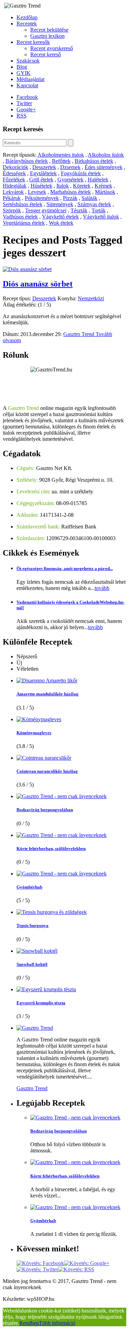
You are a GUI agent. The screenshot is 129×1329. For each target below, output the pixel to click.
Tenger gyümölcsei (45, 210)
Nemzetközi (91, 298)
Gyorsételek (70, 179)
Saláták (89, 198)
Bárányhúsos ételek (27, 161)
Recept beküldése (49, 30)
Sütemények (59, 204)
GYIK (24, 73)
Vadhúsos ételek (20, 217)
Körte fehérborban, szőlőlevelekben (51, 848)
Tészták (79, 210)
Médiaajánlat (30, 79)
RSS (21, 116)
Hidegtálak (14, 186)
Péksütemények (42, 198)
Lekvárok (13, 192)
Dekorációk (15, 167)
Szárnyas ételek (94, 204)
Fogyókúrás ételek (81, 173)
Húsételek (41, 186)
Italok (62, 186)
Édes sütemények (103, 167)
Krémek (103, 186)
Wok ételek (61, 223)
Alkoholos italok (106, 155)
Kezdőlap (27, 17)
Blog (22, 67)
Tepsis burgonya (33, 925)
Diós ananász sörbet (38, 283)
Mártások (105, 192)
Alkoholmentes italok (60, 155)
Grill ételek (41, 179)
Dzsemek (70, 167)
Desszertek (44, 167)
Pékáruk (12, 198)
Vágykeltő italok (101, 217)
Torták (99, 210)
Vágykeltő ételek (60, 217)
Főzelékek (14, 179)
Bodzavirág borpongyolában (45, 809)
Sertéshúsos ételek (22, 204)
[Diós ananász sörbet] (27, 269)
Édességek (14, 173)
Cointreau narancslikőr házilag (47, 771)
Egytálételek (43, 173)
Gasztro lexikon (47, 36)
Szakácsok (28, 61)
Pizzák (70, 198)
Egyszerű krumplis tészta (41, 1002)
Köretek (81, 186)
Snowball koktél (32, 964)
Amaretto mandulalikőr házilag (47, 693)
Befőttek (61, 161)
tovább (102, 588)
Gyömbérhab (29, 887)
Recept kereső (45, 54)
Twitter (24, 103)
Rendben (29, 1323)
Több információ (57, 1323)
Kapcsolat (27, 85)
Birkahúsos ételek (94, 161)
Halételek (98, 179)
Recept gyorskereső (51, 48)
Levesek (37, 192)
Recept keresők (33, 42)
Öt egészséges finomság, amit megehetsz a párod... (65, 568)
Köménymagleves (34, 732)
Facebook (27, 97)
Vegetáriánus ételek (24, 223)
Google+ (26, 109)
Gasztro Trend (79, 334)
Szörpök (12, 210)
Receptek (27, 23)
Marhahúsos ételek (70, 192)
